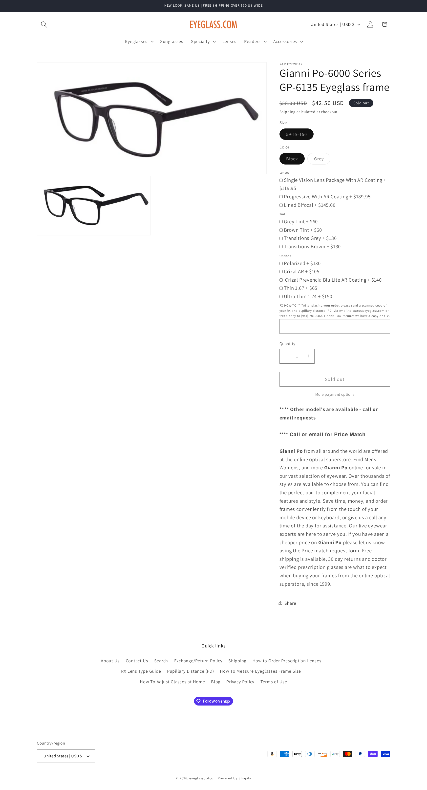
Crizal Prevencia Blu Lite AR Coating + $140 (333, 279)
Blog (215, 682)
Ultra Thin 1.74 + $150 (308, 296)
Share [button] (290, 603)
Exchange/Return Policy (198, 661)
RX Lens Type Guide (141, 671)
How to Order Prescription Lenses (287, 661)
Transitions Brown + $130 (312, 246)
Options (285, 255)
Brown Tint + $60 (303, 229)
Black (295, 159)
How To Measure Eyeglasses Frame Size (260, 671)
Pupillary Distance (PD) (190, 671)
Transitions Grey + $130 (310, 238)
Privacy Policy (240, 682)
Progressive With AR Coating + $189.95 (327, 196)
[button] (44, 24)
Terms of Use (273, 682)
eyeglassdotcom (203, 778)
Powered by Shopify (234, 778)
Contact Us (137, 661)
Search (161, 661)
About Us (110, 661)
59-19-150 (300, 135)
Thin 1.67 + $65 (301, 288)
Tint (282, 214)
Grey (322, 159)
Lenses (284, 172)
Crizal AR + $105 (302, 271)
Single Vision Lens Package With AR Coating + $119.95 (332, 183)
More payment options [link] (334, 394)
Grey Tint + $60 (301, 221)
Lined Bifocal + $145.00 (310, 204)
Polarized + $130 (302, 263)
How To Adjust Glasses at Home (172, 682)
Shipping (287, 111)
